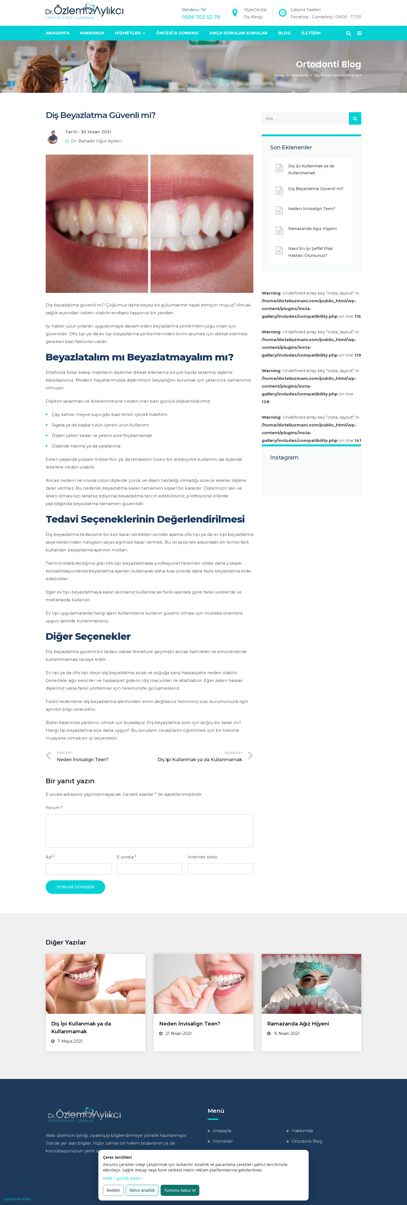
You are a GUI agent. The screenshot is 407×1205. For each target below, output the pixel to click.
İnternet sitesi (202, 856)
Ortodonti (299, 75)
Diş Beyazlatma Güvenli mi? (316, 188)
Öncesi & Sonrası (177, 32)
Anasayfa (57, 32)
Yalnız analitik (142, 1190)
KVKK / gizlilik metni (122, 1178)
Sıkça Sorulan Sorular (238, 32)
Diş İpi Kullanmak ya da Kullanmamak (311, 169)
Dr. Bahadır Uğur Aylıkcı (96, 141)
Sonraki (200, 756)
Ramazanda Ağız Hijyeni (312, 228)
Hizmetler (128, 32)
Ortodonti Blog (307, 1141)
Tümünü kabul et (180, 1190)
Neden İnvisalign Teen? (311, 208)
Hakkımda (92, 32)
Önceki (83, 756)
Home (279, 75)
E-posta (126, 856)
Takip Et (314, 477)
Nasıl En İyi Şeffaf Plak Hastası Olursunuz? (310, 252)
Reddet (113, 1190)
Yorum (54, 807)
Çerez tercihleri (17, 1199)
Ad (50, 856)
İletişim (311, 32)
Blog (284, 32)
